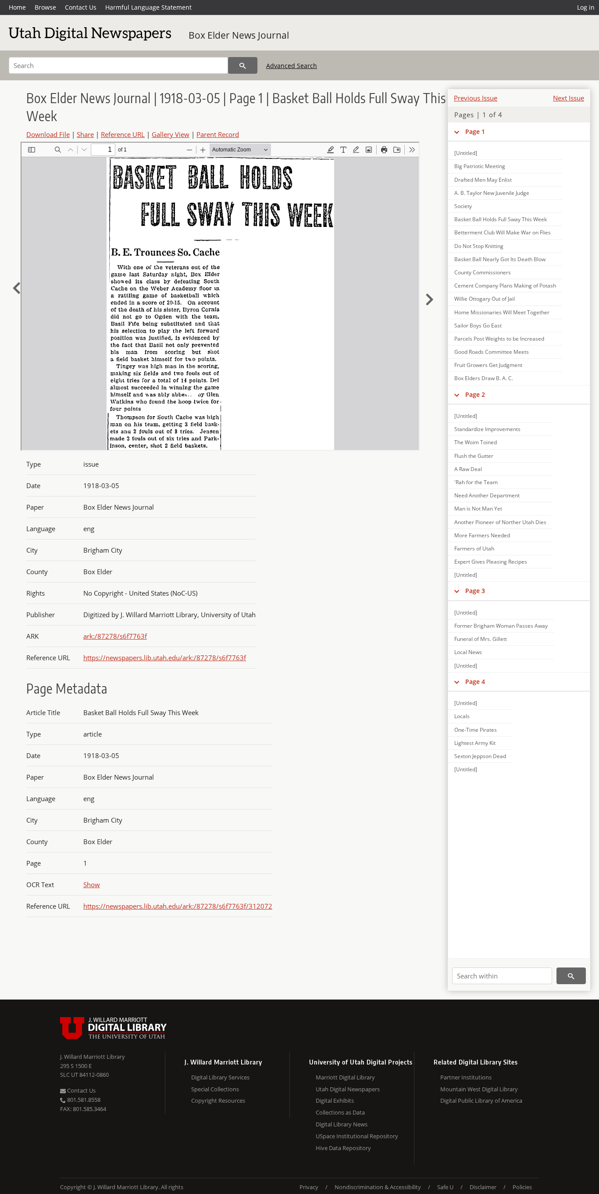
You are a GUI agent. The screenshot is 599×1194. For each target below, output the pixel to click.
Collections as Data (340, 1112)
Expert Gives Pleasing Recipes (490, 561)
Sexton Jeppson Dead (480, 756)
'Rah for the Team (476, 482)
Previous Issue (475, 98)
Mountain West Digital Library (479, 1089)
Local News (468, 652)
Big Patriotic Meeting (479, 166)
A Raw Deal (468, 469)
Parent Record (217, 134)
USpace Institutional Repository (357, 1136)
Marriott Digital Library (345, 1077)
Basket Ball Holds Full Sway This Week (500, 219)
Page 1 (475, 131)
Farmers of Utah (474, 548)
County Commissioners (482, 272)
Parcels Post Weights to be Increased (499, 338)
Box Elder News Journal (239, 35)
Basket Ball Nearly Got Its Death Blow (500, 259)
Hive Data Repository (343, 1148)
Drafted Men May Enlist (483, 179)
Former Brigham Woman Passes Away (501, 625)
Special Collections (215, 1089)
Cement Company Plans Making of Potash (505, 285)
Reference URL (123, 134)
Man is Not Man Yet (478, 508)
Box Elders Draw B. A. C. (483, 378)
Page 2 (475, 394)
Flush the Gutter (473, 456)
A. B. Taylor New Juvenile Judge (491, 193)
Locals (462, 716)
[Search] (242, 65)
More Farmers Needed (482, 535)
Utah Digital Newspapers (348, 1089)
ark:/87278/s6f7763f (115, 636)
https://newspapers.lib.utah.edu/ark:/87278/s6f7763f (164, 657)
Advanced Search (291, 65)
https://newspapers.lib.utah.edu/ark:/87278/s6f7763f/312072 (177, 906)
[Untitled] (465, 153)
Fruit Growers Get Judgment (488, 365)
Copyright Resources (218, 1100)
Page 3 (475, 590)
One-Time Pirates (475, 730)
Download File (48, 134)
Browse (45, 7)
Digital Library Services (220, 1077)
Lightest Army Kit (475, 743)
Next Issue (568, 98)
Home (17, 7)
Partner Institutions (466, 1077)
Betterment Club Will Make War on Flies (502, 232)
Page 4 (475, 681)
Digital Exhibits (335, 1100)
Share (85, 134)
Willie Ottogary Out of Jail (484, 298)
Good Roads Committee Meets (491, 352)
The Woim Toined (475, 442)
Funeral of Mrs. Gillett (480, 639)
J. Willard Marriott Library (92, 1057)
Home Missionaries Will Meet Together (501, 312)
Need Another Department (487, 495)
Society (463, 206)
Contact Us (80, 7)
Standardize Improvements (487, 429)
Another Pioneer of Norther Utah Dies (500, 522)
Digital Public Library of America (481, 1100)
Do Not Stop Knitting (478, 246)
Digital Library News (341, 1124)
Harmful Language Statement (148, 7)
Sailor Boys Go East (478, 325)
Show (91, 884)
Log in (586, 7)
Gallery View (170, 134)
